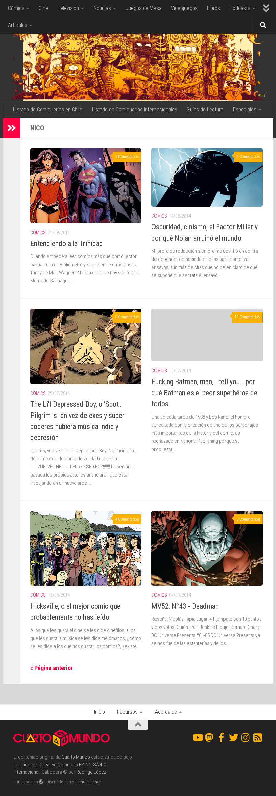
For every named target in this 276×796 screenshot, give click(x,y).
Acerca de (166, 712)
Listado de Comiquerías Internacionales (134, 109)
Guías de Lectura (205, 109)
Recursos (127, 712)
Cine (43, 8)
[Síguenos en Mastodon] (209, 737)
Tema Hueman (89, 781)
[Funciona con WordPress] (41, 781)
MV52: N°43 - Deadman (185, 606)
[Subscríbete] (258, 737)
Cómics (16, 8)
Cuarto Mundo (76, 757)
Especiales (244, 109)
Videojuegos (184, 8)
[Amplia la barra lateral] (11, 128)
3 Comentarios (248, 519)
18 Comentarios (247, 317)
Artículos (17, 25)
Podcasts (240, 8)
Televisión (68, 8)
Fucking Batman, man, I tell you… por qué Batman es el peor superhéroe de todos (204, 392)
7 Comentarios (248, 156)
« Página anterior (51, 667)
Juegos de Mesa (144, 8)
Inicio (99, 712)
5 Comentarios (127, 156)
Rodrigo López (91, 772)
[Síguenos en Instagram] (245, 737)
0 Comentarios (127, 317)
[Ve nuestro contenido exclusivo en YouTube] (197, 737)
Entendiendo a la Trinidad (66, 243)
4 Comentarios (127, 519)
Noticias (102, 8)
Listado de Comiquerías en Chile (47, 109)
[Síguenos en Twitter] (233, 737)
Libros (213, 8)
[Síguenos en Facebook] (221, 737)
